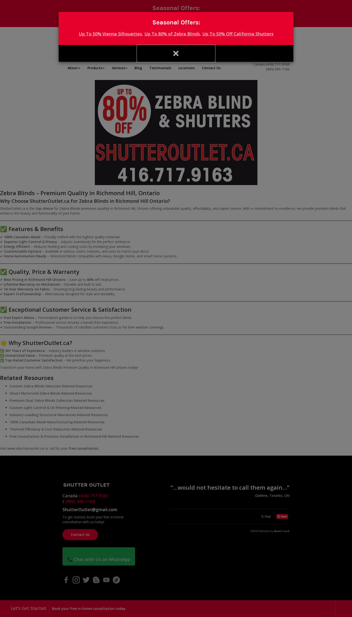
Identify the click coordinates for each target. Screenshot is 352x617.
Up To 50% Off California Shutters (237, 34)
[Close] (176, 53)
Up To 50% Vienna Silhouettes (110, 34)
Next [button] (254, 53)
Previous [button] (98, 53)
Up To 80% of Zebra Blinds (172, 34)
